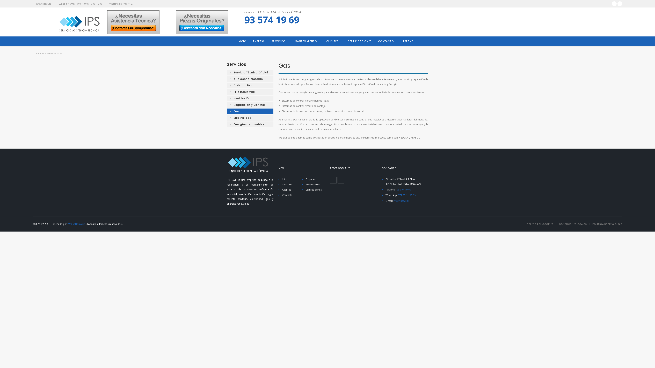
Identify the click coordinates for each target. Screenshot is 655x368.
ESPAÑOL (409, 41)
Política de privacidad (607, 224)
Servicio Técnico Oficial (251, 72)
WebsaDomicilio (76, 224)
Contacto (287, 195)
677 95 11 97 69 (407, 195)
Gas (237, 111)
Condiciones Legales (573, 224)
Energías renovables (249, 124)
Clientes (286, 189)
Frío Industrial (244, 92)
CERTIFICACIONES (359, 41)
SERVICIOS (279, 41)
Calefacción (243, 85)
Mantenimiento (313, 184)
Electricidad (243, 118)
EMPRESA (259, 41)
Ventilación (242, 98)
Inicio (285, 179)
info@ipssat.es (43, 3)
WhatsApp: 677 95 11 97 (121, 3)
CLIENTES (332, 41)
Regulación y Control (249, 105)
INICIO (242, 41)
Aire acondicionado (248, 79)
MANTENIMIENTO (306, 41)
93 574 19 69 (271, 19)
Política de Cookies (540, 224)
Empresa (310, 179)
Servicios (287, 184)
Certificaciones (313, 189)
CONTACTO (386, 41)
